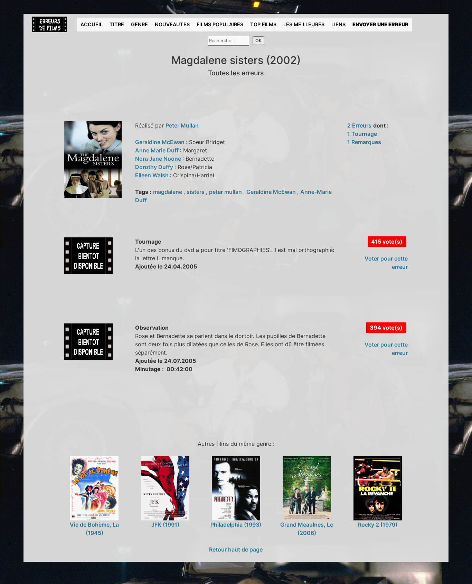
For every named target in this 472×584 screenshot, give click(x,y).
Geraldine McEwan (160, 142)
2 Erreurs (359, 125)
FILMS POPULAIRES (220, 24)
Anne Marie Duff (157, 150)
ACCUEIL (92, 24)
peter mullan (226, 191)
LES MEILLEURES (303, 24)
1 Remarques (364, 142)
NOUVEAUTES (172, 24)
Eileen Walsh (152, 175)
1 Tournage (362, 133)
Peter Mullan (182, 125)
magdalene (168, 191)
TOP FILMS (263, 24)
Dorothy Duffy (154, 166)
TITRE (117, 24)
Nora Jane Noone (158, 158)
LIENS (338, 24)
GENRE (139, 24)
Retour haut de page (236, 549)
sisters (196, 191)
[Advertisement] (154, 305)
